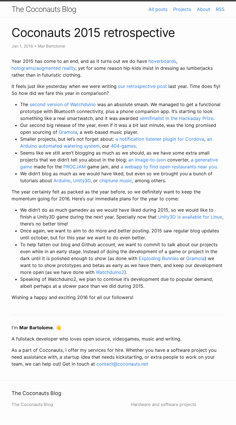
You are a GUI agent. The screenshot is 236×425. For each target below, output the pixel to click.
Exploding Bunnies (159, 258)
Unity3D (82, 180)
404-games (123, 146)
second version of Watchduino (63, 104)
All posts (158, 9)
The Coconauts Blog (44, 9)
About (203, 9)
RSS (220, 9)
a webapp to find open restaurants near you (169, 167)
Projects (182, 9)
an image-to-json (147, 160)
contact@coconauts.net (122, 364)
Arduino (62, 180)
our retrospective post (142, 86)
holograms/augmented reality (43, 68)
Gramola (68, 132)
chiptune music (115, 180)
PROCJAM (74, 167)
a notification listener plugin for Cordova (159, 139)
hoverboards (162, 61)
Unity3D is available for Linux (190, 217)
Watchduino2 (110, 272)
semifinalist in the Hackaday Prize (176, 118)
